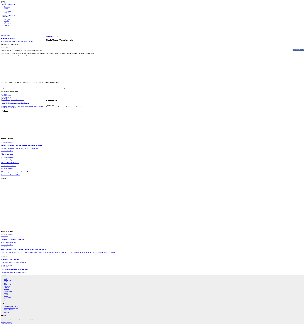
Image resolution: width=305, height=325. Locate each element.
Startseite (3, 2)
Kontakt (6, 293)
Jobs (5, 9)
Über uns (7, 2)
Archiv (5, 279)
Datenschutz (7, 286)
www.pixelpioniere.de (9, 310)
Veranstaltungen (8, 11)
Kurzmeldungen (52, 36)
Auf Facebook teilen (6, 95)
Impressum (6, 289)
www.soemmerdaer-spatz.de (11, 306)
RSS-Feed (6, 312)
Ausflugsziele (7, 281)
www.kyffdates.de (8, 309)
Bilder (5, 283)
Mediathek (6, 8)
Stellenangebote (8, 291)
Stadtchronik (7, 12)
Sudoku (6, 294)
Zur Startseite (4, 94)
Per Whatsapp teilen (6, 97)
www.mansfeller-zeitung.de (11, 308)
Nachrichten (7, 7)
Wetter (5, 300)
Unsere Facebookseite (6, 323)
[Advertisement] (48, 30)
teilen (298, 49)
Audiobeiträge (7, 280)
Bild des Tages (7, 284)
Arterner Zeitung (8, 4)
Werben (6, 299)
